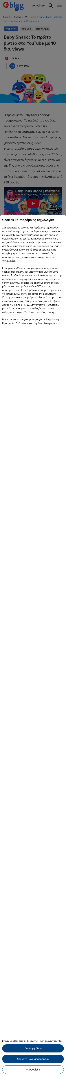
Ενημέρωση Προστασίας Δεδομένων (20, 1040)
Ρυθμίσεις (34, 1069)
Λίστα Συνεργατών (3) (51, 1040)
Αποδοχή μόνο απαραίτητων (33, 1059)
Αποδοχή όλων (33, 1048)
